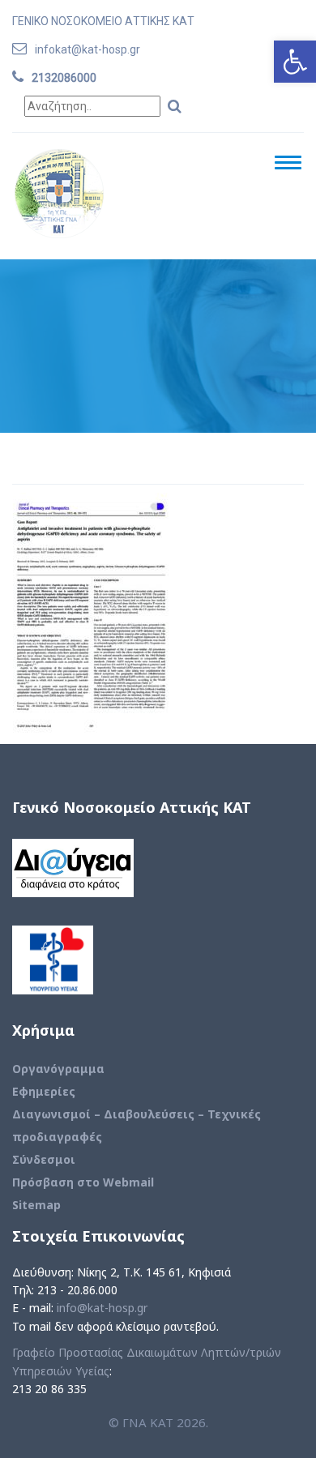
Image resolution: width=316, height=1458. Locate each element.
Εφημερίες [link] (43, 1091)
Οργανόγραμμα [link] (58, 1068)
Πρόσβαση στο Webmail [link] (83, 1182)
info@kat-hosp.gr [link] (102, 1307)
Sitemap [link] (36, 1204)
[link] (295, 62)
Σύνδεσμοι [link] (43, 1159)
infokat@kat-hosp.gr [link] (87, 49)
